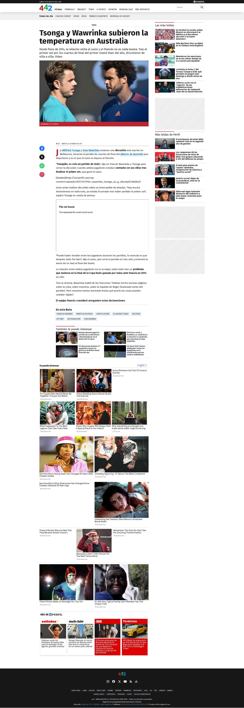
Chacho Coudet (63, 16)
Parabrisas (127, 690)
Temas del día (46, 16)
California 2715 (86, 704)
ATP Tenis (60, 319)
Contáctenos (110, 694)
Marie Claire (101, 690)
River (76, 16)
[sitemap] (136, 682)
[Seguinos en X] (119, 681)
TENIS (94, 25)
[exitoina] (53, 622)
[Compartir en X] (41, 157)
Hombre (110, 690)
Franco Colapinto (98, 16)
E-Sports (101, 9)
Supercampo (137, 690)
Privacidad (121, 694)
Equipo (129, 694)
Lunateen (162, 690)
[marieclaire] (80, 622)
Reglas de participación (142, 694)
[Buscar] (201, 7)
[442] (122, 674)
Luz (151, 690)
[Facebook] (113, 681)
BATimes (169, 690)
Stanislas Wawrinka (64, 314)
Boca (84, 16)
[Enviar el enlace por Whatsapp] (41, 165)
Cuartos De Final (102, 314)
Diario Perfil (76, 690)
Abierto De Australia (84, 314)
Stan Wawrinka (90, 319)
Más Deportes (142, 9)
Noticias (92, 690)
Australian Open (73, 319)
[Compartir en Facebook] (41, 148)
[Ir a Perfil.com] (199, 2)
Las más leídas (164, 25)
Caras (85, 690)
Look (145, 690)
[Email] (41, 174)
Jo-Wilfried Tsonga (120, 314)
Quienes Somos (99, 694)
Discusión (136, 314)
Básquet (81, 9)
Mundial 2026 (126, 9)
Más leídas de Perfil (167, 134)
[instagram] (108, 681)
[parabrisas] (135, 622)
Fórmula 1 (70, 9)
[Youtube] (125, 681)
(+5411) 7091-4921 (127, 704)
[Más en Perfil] (55, 614)
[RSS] (131, 681)
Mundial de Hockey (120, 16)
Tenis (91, 9)
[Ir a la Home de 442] (45, 10)
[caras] (107, 622)
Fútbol (58, 9)
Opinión (112, 9)
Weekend (118, 690)
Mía (155, 690)
